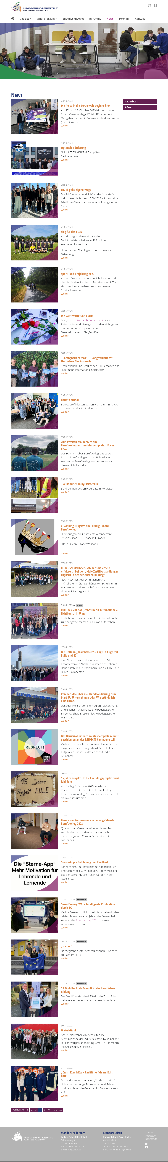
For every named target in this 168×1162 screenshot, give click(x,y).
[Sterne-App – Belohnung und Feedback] (34, 873)
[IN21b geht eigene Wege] (34, 200)
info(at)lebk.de (74, 1149)
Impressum (150, 1135)
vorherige (18, 1109)
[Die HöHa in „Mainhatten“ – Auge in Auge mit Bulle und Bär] (34, 662)
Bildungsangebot (73, 18)
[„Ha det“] (34, 957)
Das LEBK (25, 18)
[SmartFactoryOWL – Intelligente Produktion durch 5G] (34, 915)
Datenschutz (151, 1138)
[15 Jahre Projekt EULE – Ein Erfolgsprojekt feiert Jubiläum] (34, 789)
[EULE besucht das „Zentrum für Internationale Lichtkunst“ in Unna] (34, 620)
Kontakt (140, 18)
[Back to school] (34, 410)
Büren (129, 107)
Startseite (149, 1132)
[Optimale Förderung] (34, 158)
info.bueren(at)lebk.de (120, 1149)
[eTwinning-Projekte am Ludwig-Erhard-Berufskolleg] (34, 536)
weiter (65, 125)
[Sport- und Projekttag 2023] (34, 284)
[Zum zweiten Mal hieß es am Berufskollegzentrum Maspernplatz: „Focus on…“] (34, 452)
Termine (124, 18)
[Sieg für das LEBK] (34, 242)
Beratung (95, 18)
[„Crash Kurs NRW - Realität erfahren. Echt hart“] (34, 1083)
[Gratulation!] (34, 1041)
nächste (57, 1109)
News (110, 18)
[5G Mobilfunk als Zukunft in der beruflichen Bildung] (34, 999)
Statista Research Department (85, 320)
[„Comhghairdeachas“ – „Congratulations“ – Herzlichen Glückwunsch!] (34, 368)
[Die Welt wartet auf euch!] (34, 326)
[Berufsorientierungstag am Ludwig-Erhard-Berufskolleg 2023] (34, 831)
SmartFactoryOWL (86, 920)
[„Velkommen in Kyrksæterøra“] (34, 494)
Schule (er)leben (46, 18)
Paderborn (131, 101)
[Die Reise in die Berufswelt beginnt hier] (34, 116)
